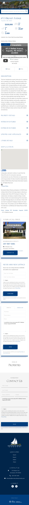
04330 (26, 210)
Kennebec (15, 210)
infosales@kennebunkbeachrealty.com (15, 478)
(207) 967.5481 (20, 3)
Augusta (21, 210)
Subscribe (10, 293)
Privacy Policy (5, 186)
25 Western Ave (15, 472)
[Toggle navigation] (27, 3)
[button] (26, 11)
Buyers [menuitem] (14, 457)
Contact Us (10, 252)
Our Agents (20, 250)
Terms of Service (5, 353)
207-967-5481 (9, 244)
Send (10, 347)
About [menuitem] (14, 462)
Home (2, 210)
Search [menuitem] (14, 455)
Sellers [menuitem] (14, 459)
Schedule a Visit (20, 307)
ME (11, 210)
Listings (7, 210)
